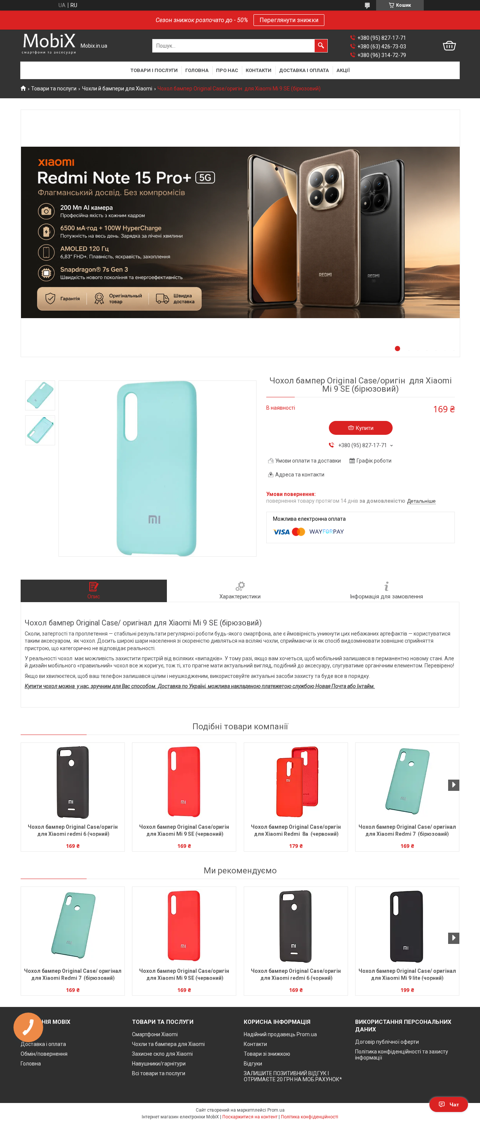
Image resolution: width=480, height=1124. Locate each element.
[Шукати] (321, 45)
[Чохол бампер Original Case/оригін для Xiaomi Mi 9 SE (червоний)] (184, 782)
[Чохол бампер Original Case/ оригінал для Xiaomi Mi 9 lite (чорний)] (407, 926)
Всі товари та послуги (158, 1073)
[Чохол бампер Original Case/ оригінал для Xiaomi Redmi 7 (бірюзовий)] (407, 782)
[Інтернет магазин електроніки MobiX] (49, 46)
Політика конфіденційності (309, 1116)
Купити (365, 428)
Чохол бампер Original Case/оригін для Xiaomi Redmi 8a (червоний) (296, 830)
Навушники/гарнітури (159, 1064)
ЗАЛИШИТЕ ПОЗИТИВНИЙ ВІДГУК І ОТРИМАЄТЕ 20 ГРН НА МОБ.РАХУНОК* (293, 1076)
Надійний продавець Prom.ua (280, 1034)
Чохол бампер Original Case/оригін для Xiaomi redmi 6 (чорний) (73, 830)
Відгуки (253, 1064)
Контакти (259, 70)
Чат (454, 1104)
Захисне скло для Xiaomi (162, 1054)
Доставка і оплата (304, 70)
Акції (343, 70)
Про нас (227, 70)
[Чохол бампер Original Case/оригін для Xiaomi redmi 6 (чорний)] (73, 782)
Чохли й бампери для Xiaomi (117, 89)
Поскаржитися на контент (250, 1116)
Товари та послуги (53, 89)
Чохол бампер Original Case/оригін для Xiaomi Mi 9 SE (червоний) (184, 830)
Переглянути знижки (289, 20)
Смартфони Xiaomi (155, 1034)
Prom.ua (276, 1110)
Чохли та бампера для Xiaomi (168, 1044)
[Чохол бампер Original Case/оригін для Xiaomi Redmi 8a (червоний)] (296, 782)
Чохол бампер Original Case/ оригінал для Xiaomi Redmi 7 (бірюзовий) (407, 830)
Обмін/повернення (44, 1054)
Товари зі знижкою (267, 1054)
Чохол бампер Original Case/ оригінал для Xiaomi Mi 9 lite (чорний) (407, 974)
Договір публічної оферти (387, 1042)
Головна (196, 70)
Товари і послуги (154, 70)
